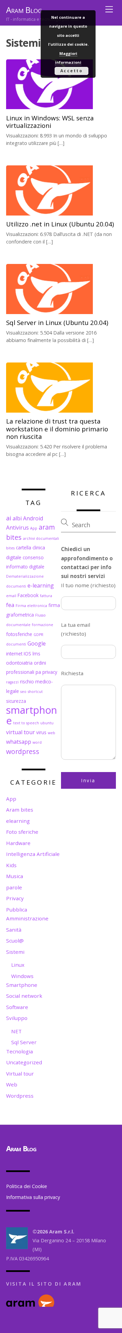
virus (41, 732)
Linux (17, 964)
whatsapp (18, 741)
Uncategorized (24, 1062)
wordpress (22, 751)
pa (38, 672)
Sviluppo (16, 1017)
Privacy (15, 898)
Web (11, 1084)
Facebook (28, 595)
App (33, 528)
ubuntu (47, 723)
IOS (27, 653)
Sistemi (15, 951)
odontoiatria (19, 663)
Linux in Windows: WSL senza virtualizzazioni (50, 122)
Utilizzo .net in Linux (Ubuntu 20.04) (60, 224)
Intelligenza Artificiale (33, 853)
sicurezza (16, 701)
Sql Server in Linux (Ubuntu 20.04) (57, 322)
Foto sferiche (22, 831)
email (11, 595)
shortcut (35, 691)
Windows (22, 976)
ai (8, 518)
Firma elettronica (31, 605)
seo (23, 691)
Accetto (71, 71)
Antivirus (17, 527)
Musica (14, 876)
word (37, 742)
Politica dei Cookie (26, 1186)
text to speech (26, 723)
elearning (18, 820)
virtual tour (20, 732)
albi (17, 518)
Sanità (13, 929)
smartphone (31, 715)
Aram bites (19, 809)
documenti (16, 586)
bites (10, 548)
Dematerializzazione (25, 576)
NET (16, 1031)
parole (14, 887)
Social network (24, 995)
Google (36, 643)
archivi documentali (41, 538)
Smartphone (21, 984)
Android (33, 518)
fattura (46, 595)
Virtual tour (20, 1073)
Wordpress (20, 1095)
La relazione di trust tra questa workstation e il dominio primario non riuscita (57, 429)
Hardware (18, 843)
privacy (49, 672)
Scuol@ (15, 940)
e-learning (40, 585)
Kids (11, 865)
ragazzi (12, 682)
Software (17, 1007)
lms (36, 653)
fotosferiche (19, 634)
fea (10, 605)
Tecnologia (19, 1051)
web (51, 732)
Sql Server (24, 1042)
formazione (42, 624)
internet (14, 653)
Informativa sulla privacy (33, 1197)
